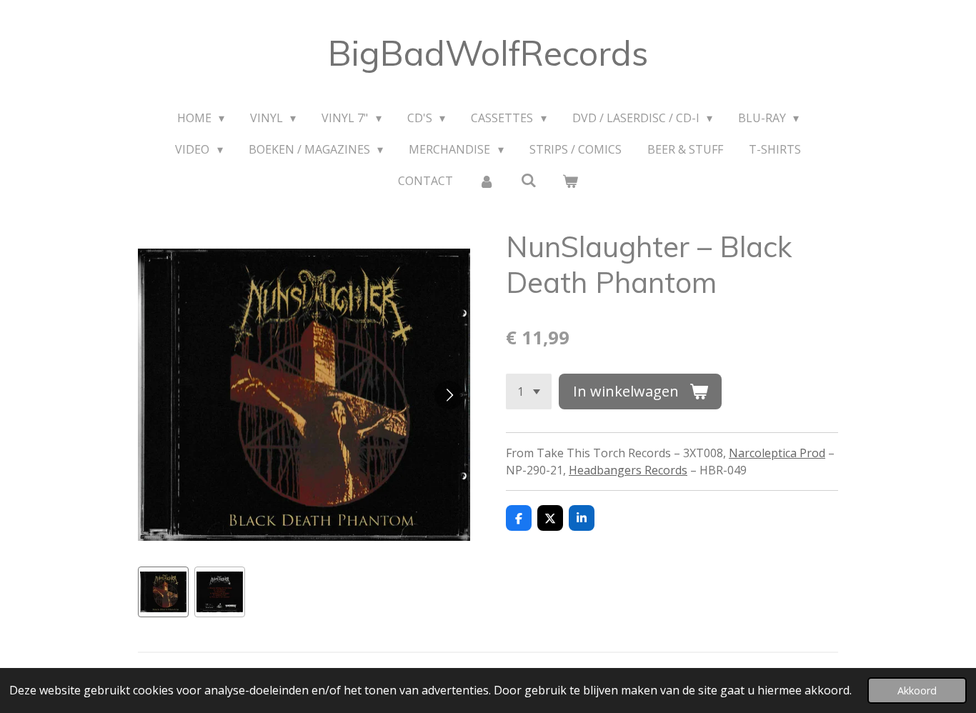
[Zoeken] (528, 180)
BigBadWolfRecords (488, 52)
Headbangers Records (628, 470)
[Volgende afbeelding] (448, 395)
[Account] (486, 181)
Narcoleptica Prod (777, 453)
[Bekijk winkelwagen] (570, 181)
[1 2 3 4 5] (529, 391)
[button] (163, 592)
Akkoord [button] (917, 690)
